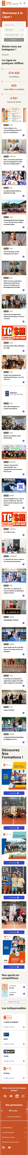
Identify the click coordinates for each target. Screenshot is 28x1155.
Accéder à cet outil (9, 1027)
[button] (24, 3)
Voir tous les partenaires (14, 1116)
